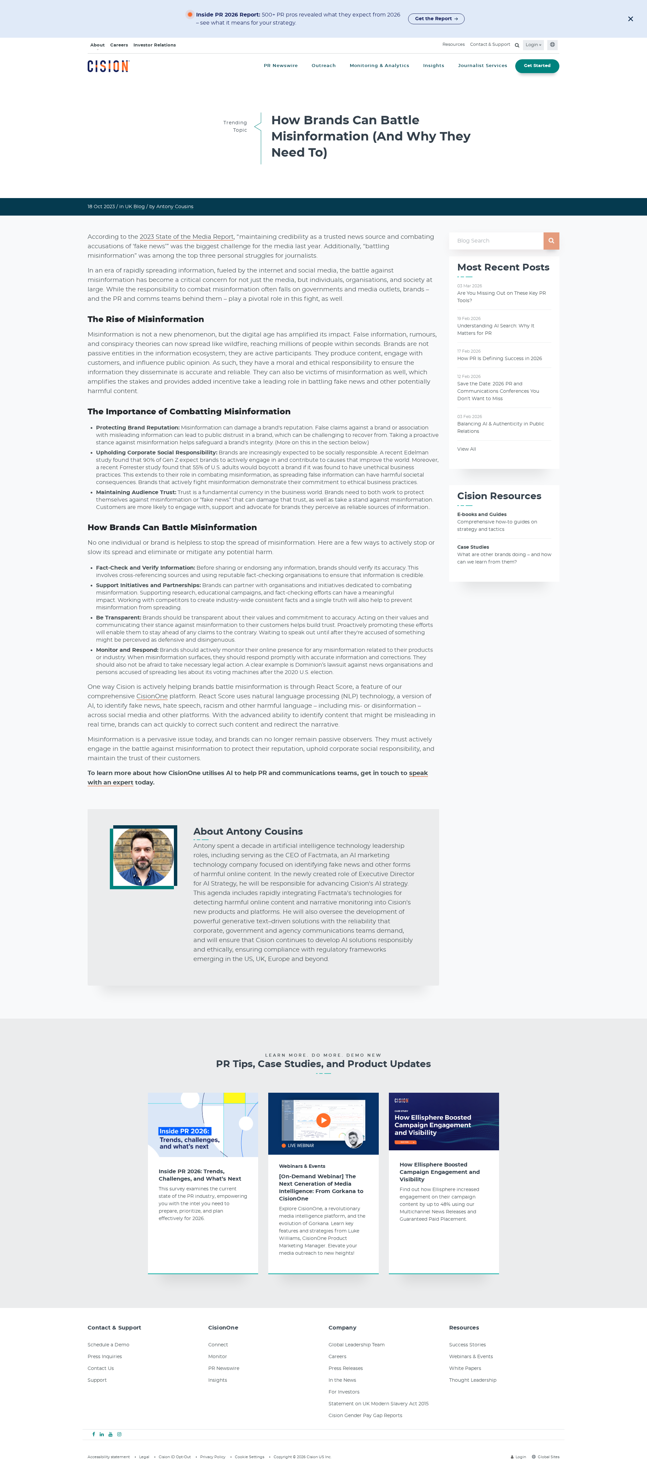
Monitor (217, 1356)
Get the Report (433, 19)
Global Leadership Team (357, 1345)
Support (97, 1380)
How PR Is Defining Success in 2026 (499, 358)
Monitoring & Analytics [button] (379, 66)
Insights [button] (433, 66)
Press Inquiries (105, 1356)
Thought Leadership (472, 1380)
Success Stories (467, 1345)
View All (466, 449)
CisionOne (152, 697)
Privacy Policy (212, 1457)
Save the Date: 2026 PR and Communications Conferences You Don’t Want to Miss (498, 391)
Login (532, 45)
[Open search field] (517, 45)
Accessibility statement (109, 1457)
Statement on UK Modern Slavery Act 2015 (379, 1404)
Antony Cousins (174, 206)
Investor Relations (154, 45)
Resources (453, 44)
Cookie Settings (249, 1457)
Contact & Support (490, 44)
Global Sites (548, 1457)
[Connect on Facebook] (93, 1434)
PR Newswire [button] (281, 66)
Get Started (537, 66)
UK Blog (135, 206)
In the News (342, 1380)
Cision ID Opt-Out (175, 1457)
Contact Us (101, 1368)
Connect (218, 1345)
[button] (630, 18)
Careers (119, 45)
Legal (144, 1457)
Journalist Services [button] (482, 66)
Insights (217, 1380)
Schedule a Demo (108, 1345)
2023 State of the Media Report (187, 237)
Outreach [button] (324, 66)
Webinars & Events (302, 1166)
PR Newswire (223, 1368)
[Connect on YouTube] (111, 1434)
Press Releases (346, 1368)
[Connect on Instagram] (119, 1434)
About (97, 45)
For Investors (344, 1392)
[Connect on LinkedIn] (102, 1434)
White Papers (465, 1368)
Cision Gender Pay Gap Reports (365, 1415)
